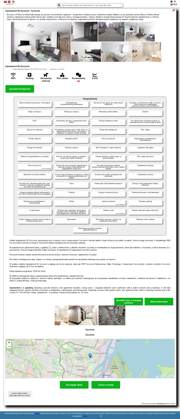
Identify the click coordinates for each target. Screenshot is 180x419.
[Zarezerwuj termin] (173, 10)
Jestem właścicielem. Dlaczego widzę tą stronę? (20, 394)
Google (37, 413)
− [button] (9, 346)
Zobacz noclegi (105, 385)
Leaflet (159, 377)
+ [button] (9, 342)
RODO (85, 416)
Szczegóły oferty (74, 385)
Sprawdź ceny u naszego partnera (128, 301)
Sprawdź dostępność (19, 89)
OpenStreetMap (169, 377)
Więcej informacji (158, 302)
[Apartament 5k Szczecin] (41, 42)
